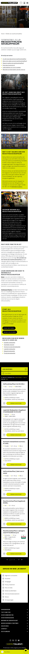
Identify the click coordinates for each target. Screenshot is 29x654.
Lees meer (4, 51)
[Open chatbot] (26, 651)
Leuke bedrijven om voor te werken (12, 67)
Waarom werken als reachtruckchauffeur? (13, 63)
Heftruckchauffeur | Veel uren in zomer (13, 472)
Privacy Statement (10, 585)
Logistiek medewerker (9, 349)
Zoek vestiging (9, 328)
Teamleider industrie (9, 345)
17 (18, 559)
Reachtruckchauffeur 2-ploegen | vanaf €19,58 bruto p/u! (14, 532)
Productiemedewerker (9, 353)
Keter (2, 277)
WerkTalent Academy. (16, 186)
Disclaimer (7, 578)
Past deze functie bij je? (9, 65)
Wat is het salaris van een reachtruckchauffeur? (15, 61)
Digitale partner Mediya (20, 648)
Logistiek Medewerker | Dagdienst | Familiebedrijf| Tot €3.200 (14, 411)
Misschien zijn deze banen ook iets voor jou (14, 69)
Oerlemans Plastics (6, 290)
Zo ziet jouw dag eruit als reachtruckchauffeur (14, 59)
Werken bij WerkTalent (10, 591)
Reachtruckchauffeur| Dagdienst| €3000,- (14, 502)
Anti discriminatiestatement (12, 594)
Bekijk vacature (16, 403)
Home (2, 34)
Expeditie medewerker (9, 342)
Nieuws (7, 597)
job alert (7, 322)
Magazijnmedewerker (9, 351)
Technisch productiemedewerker (12, 347)
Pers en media (8, 588)
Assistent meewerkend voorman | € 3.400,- (14, 442)
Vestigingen (8, 582)
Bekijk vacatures (10, 332)
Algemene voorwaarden (11, 575)
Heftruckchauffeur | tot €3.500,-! (14, 384)
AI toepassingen (9, 600)
